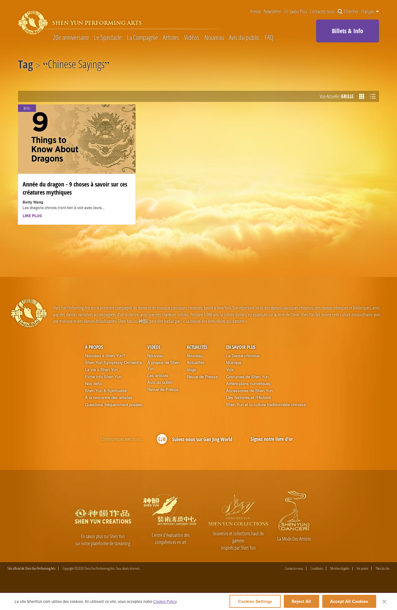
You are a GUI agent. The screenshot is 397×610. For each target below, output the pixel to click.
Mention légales (340, 568)
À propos (94, 347)
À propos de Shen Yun (163, 365)
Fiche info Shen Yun (103, 377)
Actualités (197, 347)
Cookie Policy (164, 601)
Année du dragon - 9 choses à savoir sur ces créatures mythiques (75, 188)
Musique (233, 362)
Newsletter (272, 11)
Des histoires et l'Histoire (248, 397)
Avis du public (244, 37)
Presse (255, 11)
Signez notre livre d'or (272, 439)
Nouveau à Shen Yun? (105, 355)
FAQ (269, 37)
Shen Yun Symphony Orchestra (113, 362)
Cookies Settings (255, 601)
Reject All (301, 601)
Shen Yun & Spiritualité (106, 390)
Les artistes (157, 375)
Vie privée (362, 568)
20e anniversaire (71, 37)
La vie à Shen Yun (101, 369)
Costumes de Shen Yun (247, 377)
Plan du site (383, 568)
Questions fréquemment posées (113, 404)
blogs (191, 369)
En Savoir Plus (295, 11)
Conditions (316, 568)
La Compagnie (142, 37)
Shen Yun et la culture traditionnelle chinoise (266, 404)
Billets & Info (347, 31)
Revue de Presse (162, 389)
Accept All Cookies (349, 601)
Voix (230, 369)
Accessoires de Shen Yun (249, 390)
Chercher (351, 11)
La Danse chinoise (242, 355)
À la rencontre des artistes (108, 397)
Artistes (171, 37)
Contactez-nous (322, 11)
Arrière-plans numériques (248, 383)
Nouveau (214, 37)
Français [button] (368, 11)
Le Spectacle (108, 37)
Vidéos (191, 37)
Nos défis (93, 383)
